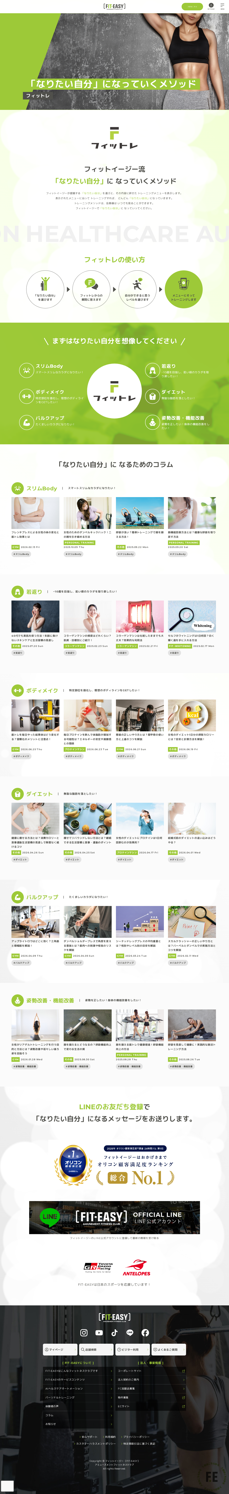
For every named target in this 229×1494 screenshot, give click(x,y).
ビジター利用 (130, 1349)
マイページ (56, 1349)
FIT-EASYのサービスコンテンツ (65, 1379)
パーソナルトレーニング (60, 1397)
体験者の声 (52, 1406)
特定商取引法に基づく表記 (139, 1443)
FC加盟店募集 (126, 1388)
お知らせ (50, 1424)
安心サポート (90, 1437)
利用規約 (110, 1437)
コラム (49, 1415)
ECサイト (124, 1406)
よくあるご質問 (168, 1349)
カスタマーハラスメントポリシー (96, 1443)
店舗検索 (91, 1349)
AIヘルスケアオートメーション (64, 1388)
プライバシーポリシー (136, 1437)
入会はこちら (192, 7)
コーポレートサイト (130, 1370)
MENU (222, 9)
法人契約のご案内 (128, 1379)
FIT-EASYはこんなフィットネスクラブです (71, 1370)
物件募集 (123, 1397)
